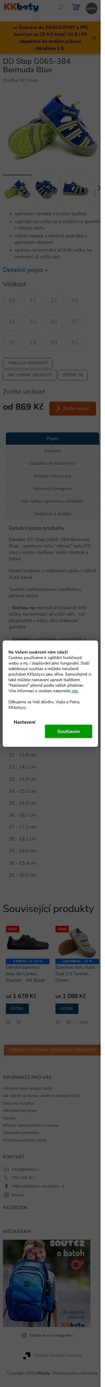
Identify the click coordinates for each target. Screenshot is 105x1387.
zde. (74, 690)
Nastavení (24, 722)
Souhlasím (68, 731)
